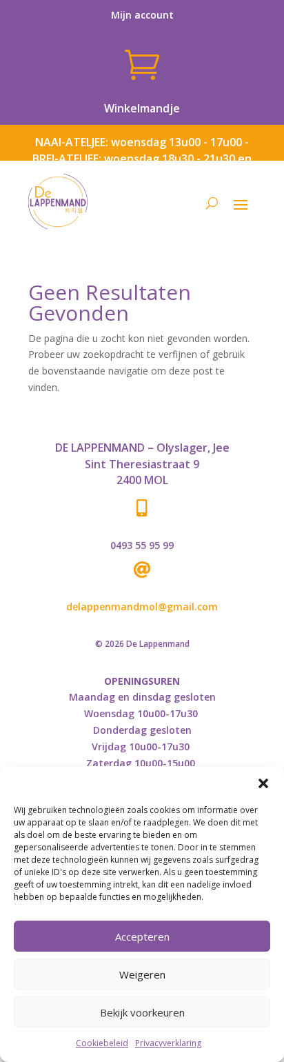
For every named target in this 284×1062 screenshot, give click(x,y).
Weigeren (142, 974)
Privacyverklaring (168, 1043)
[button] (263, 783)
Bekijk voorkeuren (142, 1012)
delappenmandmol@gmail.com (142, 606)
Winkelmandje (142, 108)
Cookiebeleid (102, 1043)
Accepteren (142, 936)
